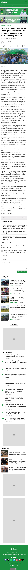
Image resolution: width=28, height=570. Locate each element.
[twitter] (8, 560)
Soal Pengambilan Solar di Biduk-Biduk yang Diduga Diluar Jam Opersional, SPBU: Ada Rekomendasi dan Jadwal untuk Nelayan (15, 226)
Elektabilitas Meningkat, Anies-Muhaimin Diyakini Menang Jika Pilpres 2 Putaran (16, 362)
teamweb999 (7, 41)
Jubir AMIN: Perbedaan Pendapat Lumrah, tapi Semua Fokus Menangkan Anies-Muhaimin (15, 406)
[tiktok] (22, 560)
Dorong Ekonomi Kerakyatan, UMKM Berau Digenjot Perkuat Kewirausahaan (14, 232)
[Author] (2, 42)
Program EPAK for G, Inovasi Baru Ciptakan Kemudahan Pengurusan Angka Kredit (18, 469)
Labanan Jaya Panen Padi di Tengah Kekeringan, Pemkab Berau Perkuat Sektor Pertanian (14, 237)
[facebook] (5, 560)
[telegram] (14, 560)
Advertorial (8, 25)
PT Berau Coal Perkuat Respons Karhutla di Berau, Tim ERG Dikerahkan (18, 316)
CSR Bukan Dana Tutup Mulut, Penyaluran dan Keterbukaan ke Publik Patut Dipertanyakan (17, 461)
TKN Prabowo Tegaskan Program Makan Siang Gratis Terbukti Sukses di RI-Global (16, 369)
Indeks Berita (14, 324)
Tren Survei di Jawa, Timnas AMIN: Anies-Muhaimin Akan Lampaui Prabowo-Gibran (14, 391)
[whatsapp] (11, 560)
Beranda (3, 25)
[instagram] (17, 560)
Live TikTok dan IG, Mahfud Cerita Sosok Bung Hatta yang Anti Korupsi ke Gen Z (15, 355)
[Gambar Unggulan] (14, 56)
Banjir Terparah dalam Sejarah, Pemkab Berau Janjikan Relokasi (17, 453)
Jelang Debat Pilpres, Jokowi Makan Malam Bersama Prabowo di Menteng (15, 419)
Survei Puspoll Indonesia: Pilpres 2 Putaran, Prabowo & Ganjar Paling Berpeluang (14, 398)
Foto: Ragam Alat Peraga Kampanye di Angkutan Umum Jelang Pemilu (15, 413)
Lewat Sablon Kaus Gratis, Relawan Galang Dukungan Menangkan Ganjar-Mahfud (15, 383)
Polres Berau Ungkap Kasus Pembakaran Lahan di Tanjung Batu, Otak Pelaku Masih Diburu (18, 290)
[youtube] (20, 560)
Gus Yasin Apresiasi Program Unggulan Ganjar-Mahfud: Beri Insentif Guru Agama (15, 376)
